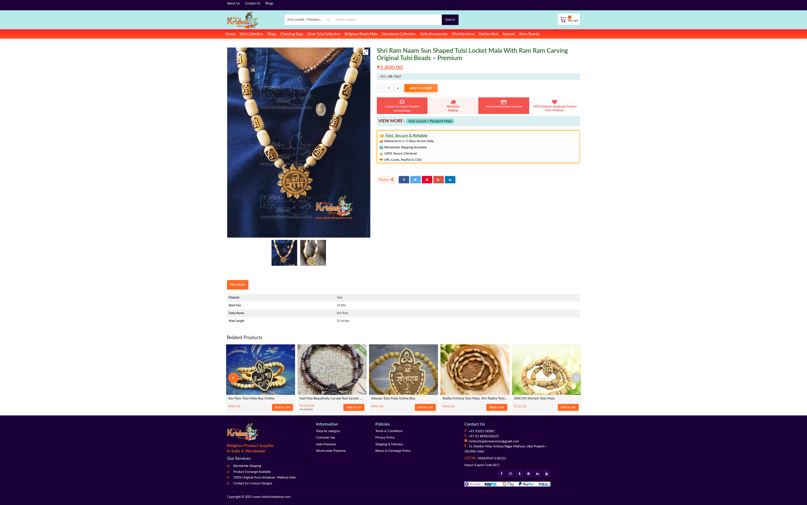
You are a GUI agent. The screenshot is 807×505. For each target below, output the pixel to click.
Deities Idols (488, 34)
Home (230, 34)
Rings (272, 34)
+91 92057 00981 (482, 431)
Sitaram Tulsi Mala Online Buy (393, 398)
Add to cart (421, 88)
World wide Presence (331, 450)
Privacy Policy (385, 437)
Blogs (269, 3)
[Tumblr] (519, 473)
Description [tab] (237, 284)
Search (450, 19)
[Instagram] (510, 473)
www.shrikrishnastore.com (271, 496)
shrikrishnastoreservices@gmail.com (494, 441)
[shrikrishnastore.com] (242, 19)
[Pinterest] (427, 179)
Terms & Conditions (389, 431)
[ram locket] (313, 253)
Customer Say (325, 437)
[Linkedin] (537, 473)
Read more (496, 407)
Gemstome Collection (399, 34)
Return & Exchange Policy (393, 450)
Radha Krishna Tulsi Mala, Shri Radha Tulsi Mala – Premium (475, 398)
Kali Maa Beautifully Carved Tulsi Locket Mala (332, 398)
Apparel (508, 34)
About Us (233, 3)
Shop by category (328, 431)
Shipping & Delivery (389, 444)
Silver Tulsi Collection (323, 34)
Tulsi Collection (251, 34)
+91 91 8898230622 (484, 436)
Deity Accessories (433, 34)
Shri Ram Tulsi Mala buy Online (251, 398)
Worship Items (463, 34)
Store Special (529, 34)
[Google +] (438, 179)
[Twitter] (415, 179)
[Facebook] (404, 179)
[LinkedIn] (450, 179)
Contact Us (252, 3)
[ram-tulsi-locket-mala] (284, 253)
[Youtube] (546, 473)
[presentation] (233, 377)
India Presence (326, 444)
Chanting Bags (291, 34)
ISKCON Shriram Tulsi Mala (534, 398)
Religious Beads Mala (361, 34)
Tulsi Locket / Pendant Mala (430, 121)
